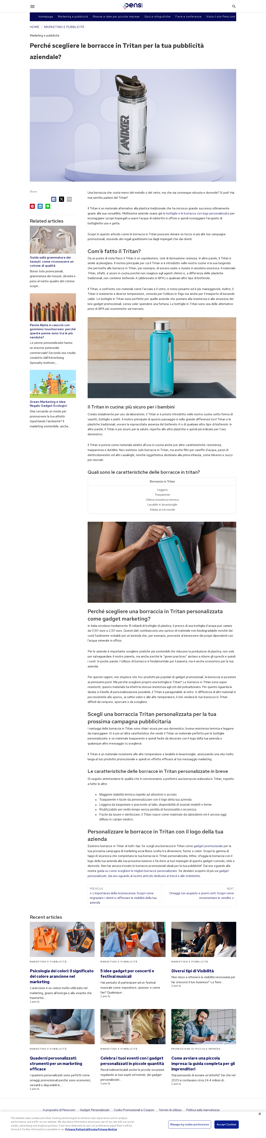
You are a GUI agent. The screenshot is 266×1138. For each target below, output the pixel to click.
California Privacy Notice (100, 1129)
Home (34, 27)
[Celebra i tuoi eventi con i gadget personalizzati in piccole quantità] (132, 1026)
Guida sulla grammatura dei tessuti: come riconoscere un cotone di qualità (52, 261)
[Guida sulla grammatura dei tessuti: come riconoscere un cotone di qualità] (53, 240)
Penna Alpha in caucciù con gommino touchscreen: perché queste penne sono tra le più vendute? (53, 331)
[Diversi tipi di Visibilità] (203, 939)
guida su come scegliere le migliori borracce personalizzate (137, 871)
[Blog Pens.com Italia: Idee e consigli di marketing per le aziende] (132, 6)
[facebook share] (53, 199)
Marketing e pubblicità (73, 16)
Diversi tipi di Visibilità (192, 970)
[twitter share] (61, 199)
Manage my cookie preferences (189, 1124)
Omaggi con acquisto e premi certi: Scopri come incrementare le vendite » (201, 893)
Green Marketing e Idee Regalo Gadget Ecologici (48, 404)
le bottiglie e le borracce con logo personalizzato (196, 213)
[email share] (69, 199)
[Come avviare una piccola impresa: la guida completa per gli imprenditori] (203, 1026)
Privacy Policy (74, 1129)
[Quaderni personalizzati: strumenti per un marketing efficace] (62, 1026)
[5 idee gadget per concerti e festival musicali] (132, 939)
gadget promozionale (208, 846)
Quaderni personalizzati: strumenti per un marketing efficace (56, 1064)
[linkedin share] (40, 206)
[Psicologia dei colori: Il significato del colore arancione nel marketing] (62, 939)
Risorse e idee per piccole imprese (116, 16)
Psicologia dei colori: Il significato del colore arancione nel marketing (62, 976)
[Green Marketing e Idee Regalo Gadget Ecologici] (53, 384)
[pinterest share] (32, 206)
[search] (234, 6)
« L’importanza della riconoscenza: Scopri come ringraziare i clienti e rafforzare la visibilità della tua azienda (123, 896)
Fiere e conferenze (188, 16)
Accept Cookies (226, 1124)
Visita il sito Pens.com (220, 16)
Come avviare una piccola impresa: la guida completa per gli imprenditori (203, 1064)
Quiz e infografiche (157, 16)
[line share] (47, 206)
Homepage (46, 16)
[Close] (259, 1113)
